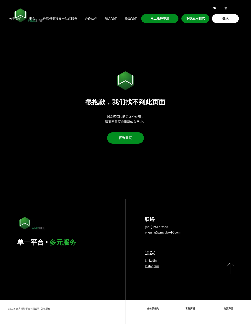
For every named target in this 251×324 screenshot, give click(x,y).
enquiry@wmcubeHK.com (163, 232)
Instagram (152, 266)
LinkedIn (151, 261)
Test (158, 276)
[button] (214, 8)
